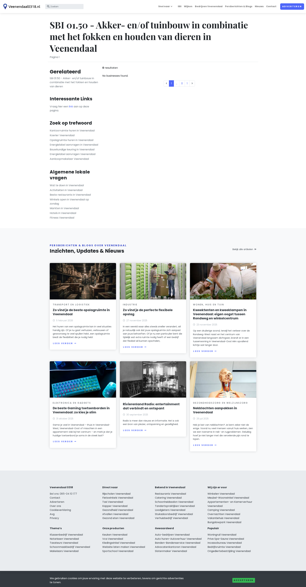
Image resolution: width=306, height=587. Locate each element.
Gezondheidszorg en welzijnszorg (220, 402)
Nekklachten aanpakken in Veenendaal (215, 410)
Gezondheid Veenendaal (117, 510)
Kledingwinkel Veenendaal (118, 543)
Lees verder (63, 343)
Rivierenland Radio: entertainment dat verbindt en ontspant (151, 406)
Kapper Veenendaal (114, 506)
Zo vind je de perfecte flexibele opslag (148, 312)
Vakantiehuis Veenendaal (223, 518)
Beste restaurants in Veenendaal (70, 195)
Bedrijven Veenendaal (208, 6)
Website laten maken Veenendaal (123, 547)
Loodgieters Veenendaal (170, 510)
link (71, 106)
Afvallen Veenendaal (115, 514)
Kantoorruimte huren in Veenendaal (72, 130)
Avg (52, 514)
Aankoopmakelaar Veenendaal (69, 159)
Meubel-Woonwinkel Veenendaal (228, 498)
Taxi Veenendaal (112, 502)
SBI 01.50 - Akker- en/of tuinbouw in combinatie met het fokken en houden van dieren (74, 82)
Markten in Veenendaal (64, 208)
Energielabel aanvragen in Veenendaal (74, 145)
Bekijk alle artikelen (243, 249)
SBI (179, 6)
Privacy (54, 518)
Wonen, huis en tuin (208, 304)
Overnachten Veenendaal (224, 514)
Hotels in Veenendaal (63, 213)
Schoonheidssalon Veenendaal (174, 502)
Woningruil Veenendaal (222, 535)
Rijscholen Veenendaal (116, 494)
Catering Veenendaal (168, 498)
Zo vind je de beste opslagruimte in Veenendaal (81, 312)
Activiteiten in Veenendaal (66, 190)
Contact (271, 6)
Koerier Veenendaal (62, 135)
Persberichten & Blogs (238, 6)
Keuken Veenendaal (114, 535)
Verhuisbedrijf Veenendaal (171, 518)
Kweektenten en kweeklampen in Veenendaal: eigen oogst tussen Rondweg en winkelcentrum (220, 314)
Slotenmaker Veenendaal (171, 551)
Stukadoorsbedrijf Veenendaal (174, 514)
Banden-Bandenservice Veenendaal (177, 543)
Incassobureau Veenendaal (225, 543)
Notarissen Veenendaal (64, 539)
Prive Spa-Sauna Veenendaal (226, 539)
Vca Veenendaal (112, 539)
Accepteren (244, 580)
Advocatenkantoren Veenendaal (175, 547)
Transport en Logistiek (71, 304)
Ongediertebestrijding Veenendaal (229, 551)
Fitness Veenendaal (62, 218)
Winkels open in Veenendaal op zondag (69, 201)
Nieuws (259, 6)
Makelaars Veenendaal (64, 551)
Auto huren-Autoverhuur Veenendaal (178, 539)
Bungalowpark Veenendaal (224, 522)
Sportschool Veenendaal (117, 551)
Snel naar (164, 6)
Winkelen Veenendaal (221, 494)
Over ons (55, 506)
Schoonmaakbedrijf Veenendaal (70, 547)
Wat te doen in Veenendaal (67, 185)
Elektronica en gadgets (72, 402)
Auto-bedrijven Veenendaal (172, 535)
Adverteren (292, 6)
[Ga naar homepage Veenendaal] (21, 7)
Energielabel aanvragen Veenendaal (72, 154)
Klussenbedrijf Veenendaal (66, 535)
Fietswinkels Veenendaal (117, 498)
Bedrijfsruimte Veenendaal (224, 547)
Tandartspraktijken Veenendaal (175, 506)
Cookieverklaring (60, 510)
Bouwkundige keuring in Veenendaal (72, 149)
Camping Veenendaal (221, 510)
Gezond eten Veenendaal (118, 518)
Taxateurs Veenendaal (64, 543)
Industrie (130, 304)
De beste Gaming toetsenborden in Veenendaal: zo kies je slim (81, 410)
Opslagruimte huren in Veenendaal (71, 140)
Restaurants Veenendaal (170, 494)
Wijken (188, 6)
